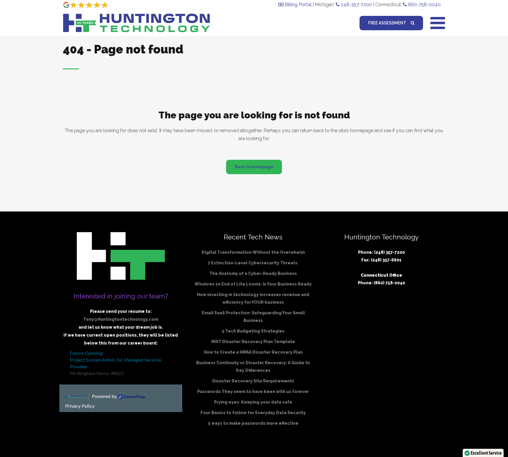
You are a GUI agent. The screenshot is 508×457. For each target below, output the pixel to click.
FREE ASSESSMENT (387, 23)
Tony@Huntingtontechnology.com (120, 319)
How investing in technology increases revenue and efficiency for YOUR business (253, 298)
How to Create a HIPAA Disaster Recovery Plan (253, 352)
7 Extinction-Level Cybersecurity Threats (253, 263)
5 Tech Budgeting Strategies (253, 331)
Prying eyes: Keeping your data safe (253, 402)
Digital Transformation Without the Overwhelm (253, 252)
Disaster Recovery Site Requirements (253, 381)
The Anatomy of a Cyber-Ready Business (253, 273)
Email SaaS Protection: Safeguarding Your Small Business (253, 316)
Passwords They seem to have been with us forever (253, 391)
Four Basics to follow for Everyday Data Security (253, 412)
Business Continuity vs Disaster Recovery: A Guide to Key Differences (253, 366)
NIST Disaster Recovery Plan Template (253, 341)
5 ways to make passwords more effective (253, 423)
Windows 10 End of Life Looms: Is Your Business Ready (253, 284)
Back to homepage (254, 166)
